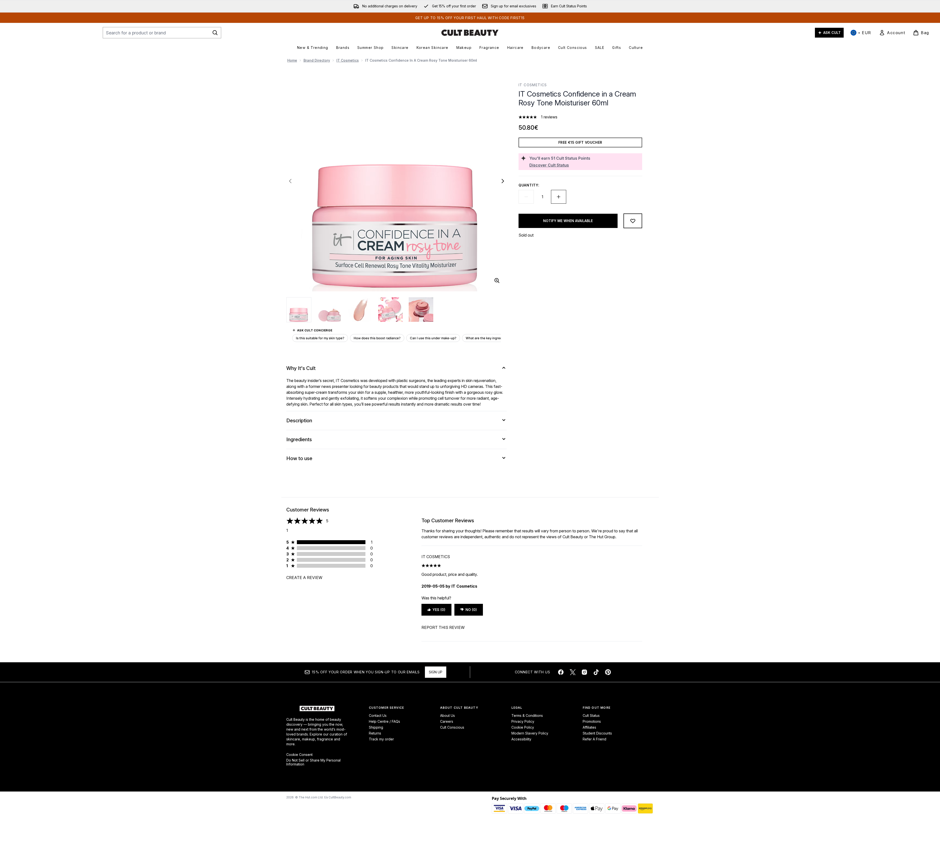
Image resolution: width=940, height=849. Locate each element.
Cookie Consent (299, 755)
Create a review (304, 577)
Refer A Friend (594, 739)
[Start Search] (215, 32)
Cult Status (591, 715)
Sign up (435, 672)
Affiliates (589, 727)
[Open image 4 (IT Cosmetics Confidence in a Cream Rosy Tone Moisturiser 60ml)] (390, 309)
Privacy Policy (522, 721)
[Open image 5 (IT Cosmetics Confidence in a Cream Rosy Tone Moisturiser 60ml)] (421, 309)
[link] (892, 33)
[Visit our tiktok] (596, 672)
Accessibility (521, 739)
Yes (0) (439, 610)
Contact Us (378, 715)
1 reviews (549, 116)
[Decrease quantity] (526, 197)
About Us (447, 715)
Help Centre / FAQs (384, 721)
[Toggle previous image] (290, 181)
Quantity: (529, 185)
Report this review (443, 627)
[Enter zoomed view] (497, 280)
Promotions (592, 721)
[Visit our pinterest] (608, 672)
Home (292, 60)
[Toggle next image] (503, 181)
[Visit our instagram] (584, 672)
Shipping (376, 727)
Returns (375, 733)
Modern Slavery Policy (529, 733)
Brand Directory (317, 60)
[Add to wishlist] (632, 220)
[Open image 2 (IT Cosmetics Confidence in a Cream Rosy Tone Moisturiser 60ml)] (329, 309)
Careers (446, 721)
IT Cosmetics (347, 60)
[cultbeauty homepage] (470, 33)
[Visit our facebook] (561, 672)
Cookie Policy (522, 727)
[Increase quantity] (558, 197)
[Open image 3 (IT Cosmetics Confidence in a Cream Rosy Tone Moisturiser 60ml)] (360, 309)
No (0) (471, 610)
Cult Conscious (452, 727)
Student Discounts (597, 733)
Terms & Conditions (527, 715)
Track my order (381, 739)
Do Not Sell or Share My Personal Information (313, 762)
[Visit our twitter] (572, 672)
